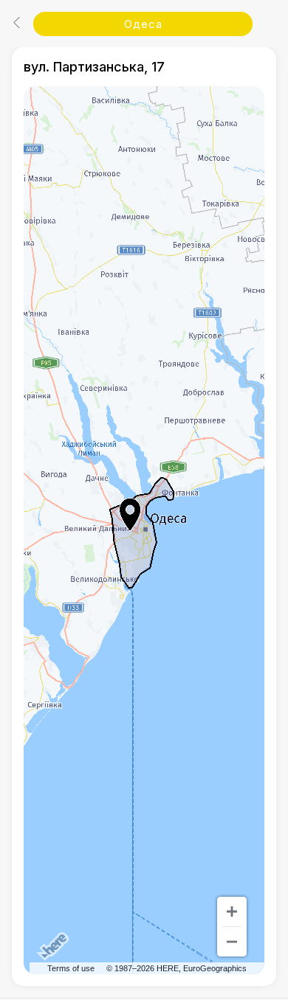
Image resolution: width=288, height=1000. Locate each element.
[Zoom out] (232, 941)
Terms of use (71, 968)
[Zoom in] (232, 911)
